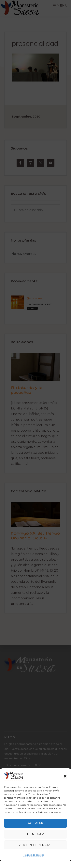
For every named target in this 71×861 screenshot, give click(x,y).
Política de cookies (33, 854)
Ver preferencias (36, 845)
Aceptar (35, 823)
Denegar (35, 834)
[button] (65, 776)
